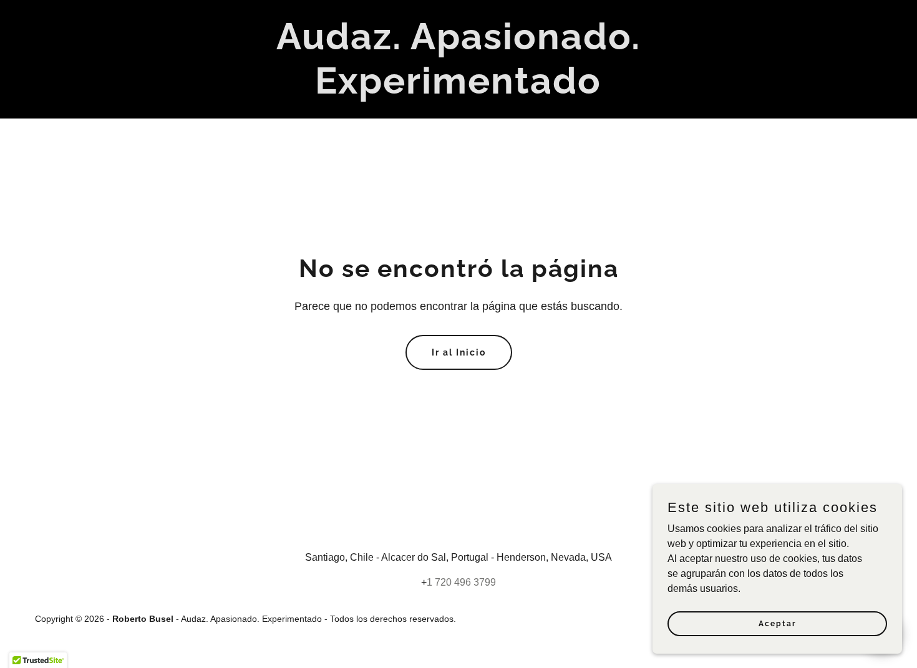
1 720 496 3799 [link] (461, 582)
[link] (459, 90)
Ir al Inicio (459, 352)
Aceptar (778, 623)
